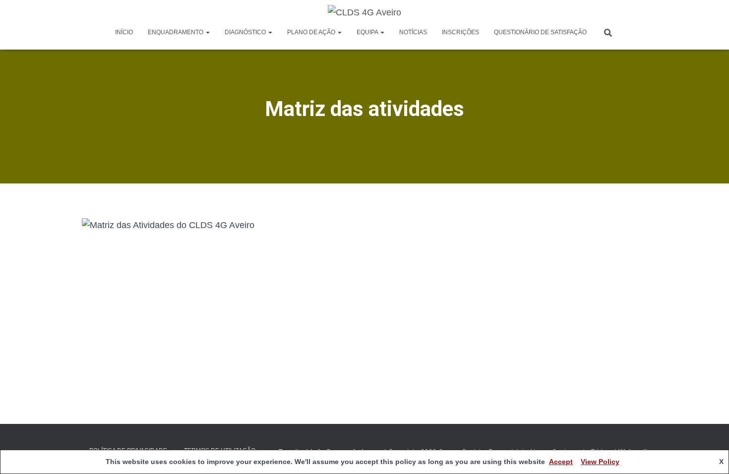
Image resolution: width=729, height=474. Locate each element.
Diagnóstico (246, 32)
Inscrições (460, 32)
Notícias (413, 32)
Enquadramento (176, 32)
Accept (561, 462)
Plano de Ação (312, 32)
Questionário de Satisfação (540, 32)
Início (124, 32)
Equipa (368, 32)
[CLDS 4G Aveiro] (364, 12)
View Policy (600, 462)
